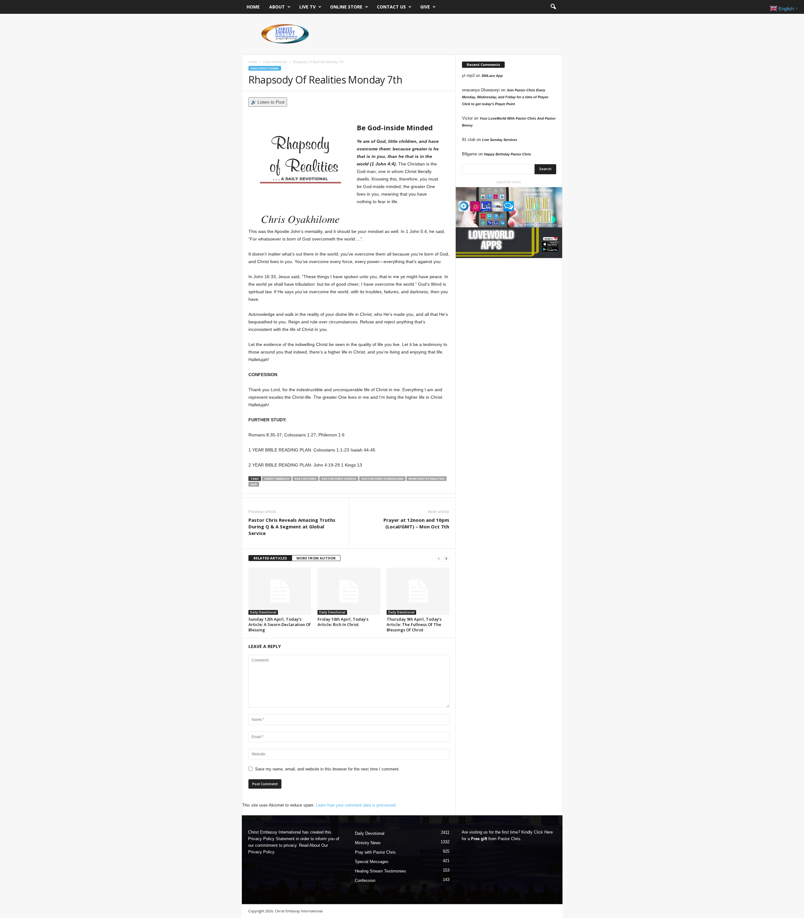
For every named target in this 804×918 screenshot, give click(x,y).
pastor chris (305, 479)
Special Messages (371, 861)
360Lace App (492, 76)
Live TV (307, 7)
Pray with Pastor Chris (375, 852)
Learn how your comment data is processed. (356, 805)
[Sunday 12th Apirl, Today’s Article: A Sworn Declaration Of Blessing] (279, 591)
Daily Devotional (275, 62)
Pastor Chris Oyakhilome (382, 479)
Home (253, 7)
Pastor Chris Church (339, 479)
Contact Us (391, 7)
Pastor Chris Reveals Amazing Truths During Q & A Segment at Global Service (291, 526)
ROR (254, 484)
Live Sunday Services (499, 140)
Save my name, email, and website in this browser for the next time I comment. (327, 769)
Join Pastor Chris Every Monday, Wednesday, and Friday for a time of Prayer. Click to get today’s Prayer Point (505, 97)
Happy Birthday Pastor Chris (507, 154)
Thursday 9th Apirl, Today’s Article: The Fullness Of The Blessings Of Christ (414, 624)
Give (425, 7)
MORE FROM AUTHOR (316, 558)
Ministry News (368, 842)
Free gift (479, 838)
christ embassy (276, 479)
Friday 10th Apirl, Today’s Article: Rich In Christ (343, 621)
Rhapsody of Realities (426, 479)
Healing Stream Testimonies (380, 871)
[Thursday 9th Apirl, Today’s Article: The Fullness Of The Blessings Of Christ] (418, 591)
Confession (365, 880)
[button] (553, 7)
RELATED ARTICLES (270, 558)
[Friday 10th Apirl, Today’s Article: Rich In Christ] (349, 591)
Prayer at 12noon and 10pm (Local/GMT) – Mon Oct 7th (416, 523)
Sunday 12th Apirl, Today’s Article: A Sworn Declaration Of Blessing (279, 624)
